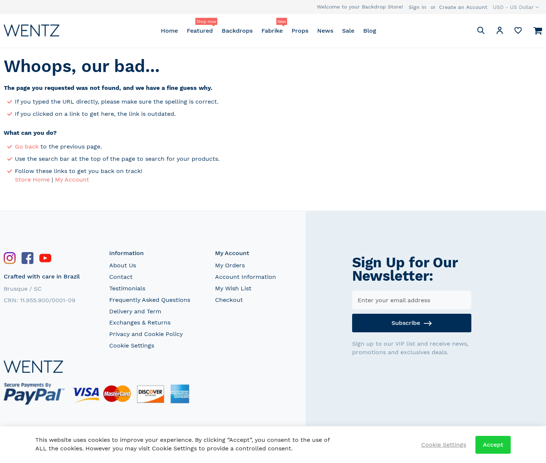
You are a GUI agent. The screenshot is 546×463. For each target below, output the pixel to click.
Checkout (229, 299)
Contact (121, 276)
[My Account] (499, 32)
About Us (122, 265)
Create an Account (463, 7)
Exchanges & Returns (139, 322)
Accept (493, 444)
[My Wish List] (518, 32)
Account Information (245, 276)
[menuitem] (169, 31)
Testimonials (127, 288)
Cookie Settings (131, 345)
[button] (516, 7)
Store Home (32, 179)
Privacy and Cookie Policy (146, 334)
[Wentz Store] (31, 30)
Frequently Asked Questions (149, 299)
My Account (72, 179)
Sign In (417, 7)
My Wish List (233, 288)
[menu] (268, 31)
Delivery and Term (135, 311)
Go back (27, 146)
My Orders (230, 265)
